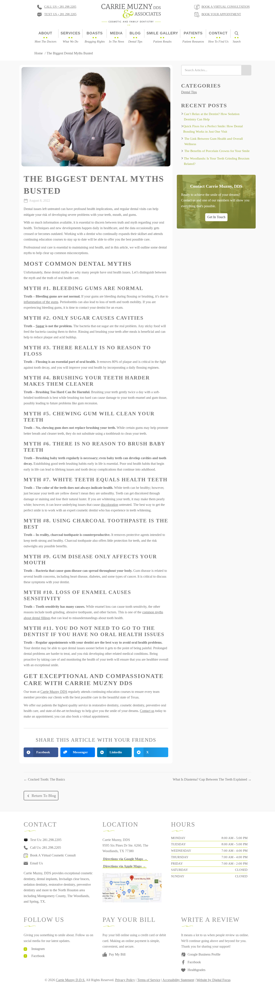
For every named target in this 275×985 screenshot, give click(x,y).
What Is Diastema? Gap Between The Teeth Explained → (212, 779)
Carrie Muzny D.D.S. (70, 980)
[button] (41, 795)
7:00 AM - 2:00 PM (235, 863)
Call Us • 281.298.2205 (60, 6)
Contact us (147, 711)
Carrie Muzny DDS (53, 691)
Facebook (38, 956)
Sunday (177, 876)
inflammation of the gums (41, 302)
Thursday (179, 857)
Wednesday (181, 850)
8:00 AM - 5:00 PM (235, 838)
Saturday (179, 869)
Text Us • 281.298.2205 (60, 14)
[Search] (246, 70)
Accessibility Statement (178, 980)
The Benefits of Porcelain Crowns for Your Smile (217, 151)
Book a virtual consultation (226, 6)
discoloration (109, 504)
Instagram (38, 949)
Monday (178, 838)
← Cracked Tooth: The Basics (44, 779)
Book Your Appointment (221, 14)
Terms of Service (148, 980)
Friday (177, 863)
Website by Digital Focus (213, 980)
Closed (241, 869)
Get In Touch (216, 217)
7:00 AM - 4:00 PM (235, 850)
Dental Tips (189, 92)
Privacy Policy (125, 980)
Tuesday (178, 844)
